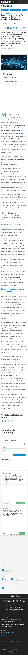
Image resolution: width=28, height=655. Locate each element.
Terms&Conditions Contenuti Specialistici (14, 609)
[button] (1, 6)
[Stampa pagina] (16, 28)
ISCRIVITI (22, 533)
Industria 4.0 (4, 10)
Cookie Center (14, 610)
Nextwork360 (4, 618)
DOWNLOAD (21, 503)
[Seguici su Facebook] (20, 601)
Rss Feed (21, 606)
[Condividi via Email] (11, 28)
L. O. (2, 52)
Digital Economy (11, 23)
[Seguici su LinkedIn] (14, 601)
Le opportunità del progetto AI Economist (11, 219)
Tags (16, 606)
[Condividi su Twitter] (5, 28)
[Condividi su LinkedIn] (8, 28)
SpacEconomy (12, 10)
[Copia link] (14, 28)
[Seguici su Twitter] (17, 601)
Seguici (6, 601)
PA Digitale (20, 10)
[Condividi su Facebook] (2, 28)
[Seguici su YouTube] (24, 601)
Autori (11, 606)
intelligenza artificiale (16, 133)
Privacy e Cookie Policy (14, 607)
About (7, 606)
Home (3, 23)
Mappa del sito (14, 653)
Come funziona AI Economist (11, 215)
